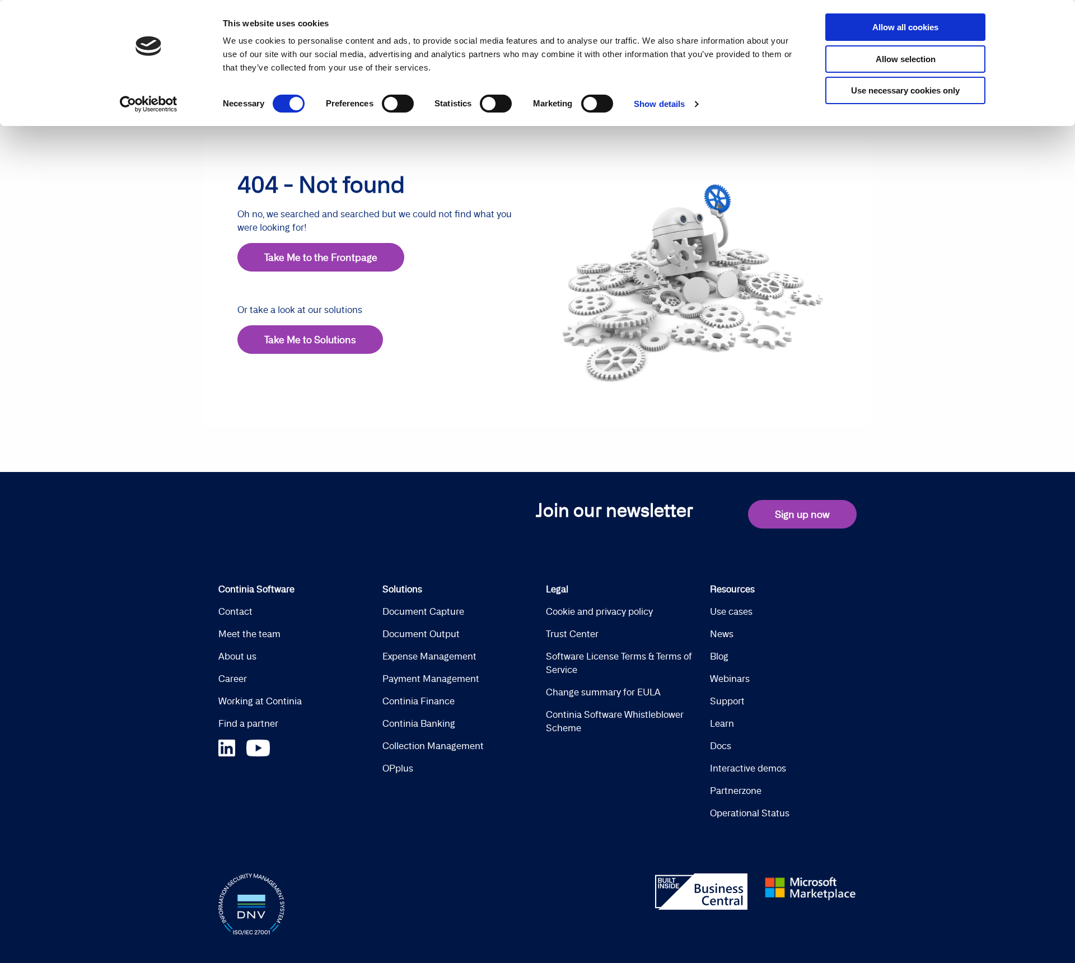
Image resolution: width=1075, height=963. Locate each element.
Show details (659, 104)
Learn (722, 723)
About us (237, 656)
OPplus (397, 768)
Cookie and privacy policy (599, 611)
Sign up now (802, 514)
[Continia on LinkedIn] (232, 746)
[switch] (398, 104)
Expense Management (429, 656)
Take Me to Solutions (310, 339)
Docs (720, 745)
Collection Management (433, 745)
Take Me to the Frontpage (320, 257)
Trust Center (572, 633)
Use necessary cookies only (905, 90)
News (721, 633)
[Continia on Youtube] (258, 746)
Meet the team (249, 633)
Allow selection (906, 59)
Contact (235, 611)
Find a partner (248, 723)
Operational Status (749, 813)
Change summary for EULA (603, 692)
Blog (719, 656)
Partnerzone (735, 790)
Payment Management (430, 678)
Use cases (731, 611)
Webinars (730, 678)
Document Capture (423, 611)
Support (727, 701)
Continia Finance (418, 701)
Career (232, 678)
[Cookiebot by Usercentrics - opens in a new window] (149, 104)
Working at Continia (260, 701)
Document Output (421, 633)
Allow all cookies (905, 27)
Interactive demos (748, 768)
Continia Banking (418, 723)
